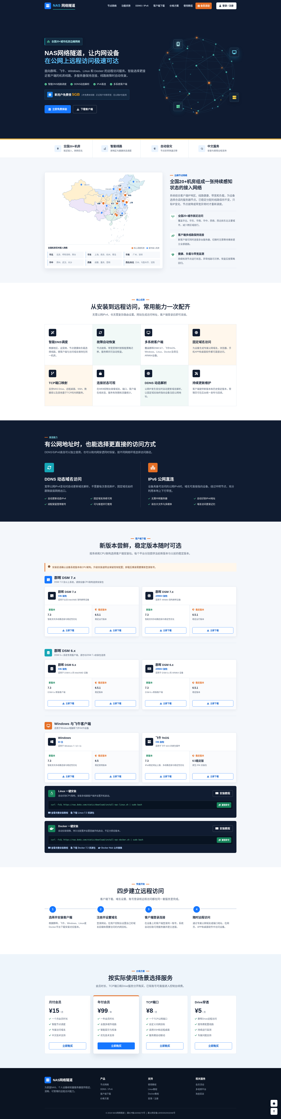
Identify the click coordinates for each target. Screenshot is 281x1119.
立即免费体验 (59, 109)
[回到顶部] (274, 1111)
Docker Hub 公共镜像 (111, 848)
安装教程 (224, 793)
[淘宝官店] (274, 1103)
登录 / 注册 (153, 1098)
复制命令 (225, 805)
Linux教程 (152, 1089)
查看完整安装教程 (59, 813)
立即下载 (70, 630)
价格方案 (174, 5)
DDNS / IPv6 (141, 5)
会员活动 (205, 5)
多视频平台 (201, 1089)
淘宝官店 (200, 1094)
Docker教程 (153, 1094)
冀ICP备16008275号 (136, 1113)
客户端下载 (159, 5)
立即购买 (67, 1046)
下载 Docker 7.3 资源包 (83, 848)
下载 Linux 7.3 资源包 (83, 813)
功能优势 (126, 5)
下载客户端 (87, 109)
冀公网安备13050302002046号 (161, 1113)
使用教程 (188, 5)
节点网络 (112, 5)
